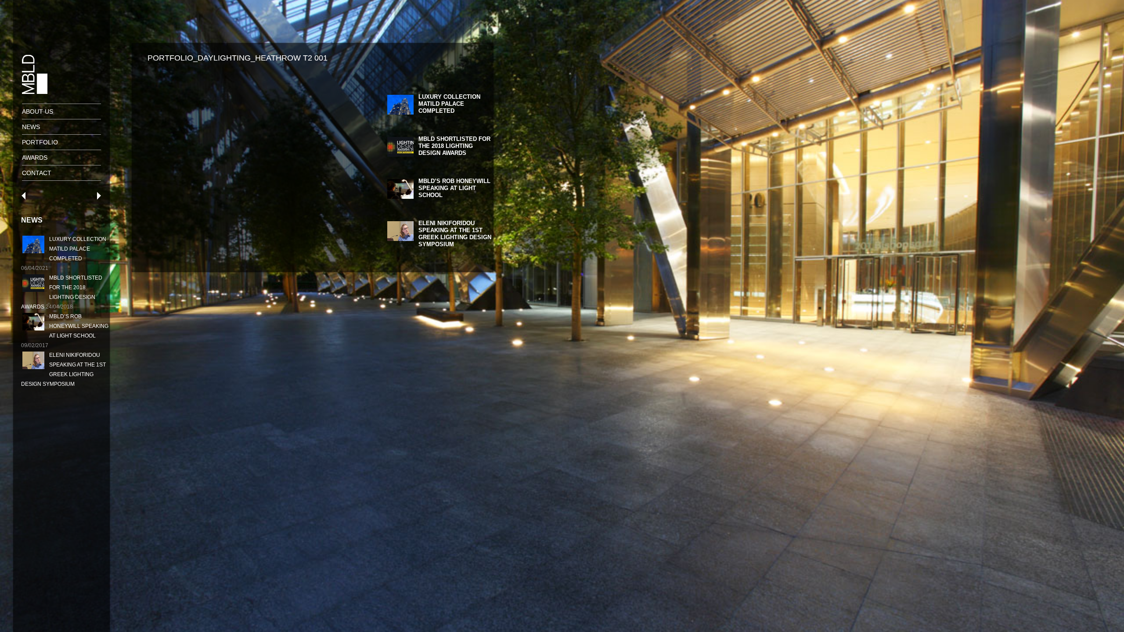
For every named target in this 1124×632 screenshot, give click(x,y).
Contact (36, 172)
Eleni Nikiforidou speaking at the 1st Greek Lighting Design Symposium (454, 234)
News (31, 126)
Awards (34, 157)
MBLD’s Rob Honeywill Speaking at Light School (78, 326)
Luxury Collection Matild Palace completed (77, 249)
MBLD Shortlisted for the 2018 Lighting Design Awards (454, 146)
